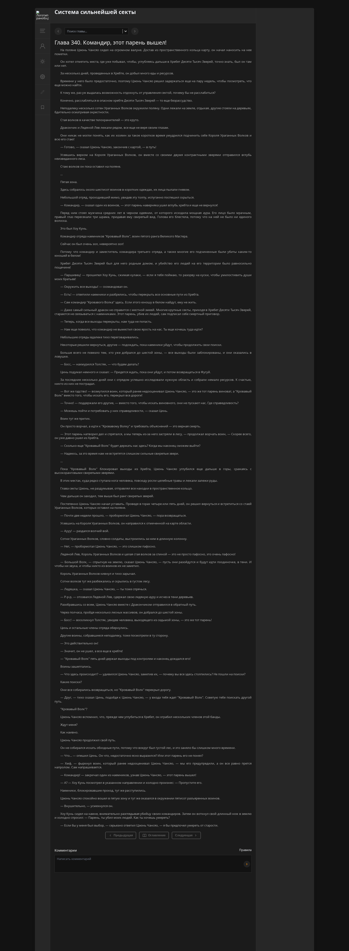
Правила (245, 850)
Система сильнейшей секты (95, 12)
